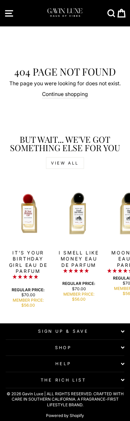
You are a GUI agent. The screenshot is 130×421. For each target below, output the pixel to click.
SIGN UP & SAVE (63, 331)
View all (65, 163)
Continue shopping (65, 94)
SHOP (63, 347)
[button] (26, 276)
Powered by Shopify (65, 415)
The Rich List (63, 380)
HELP (63, 363)
